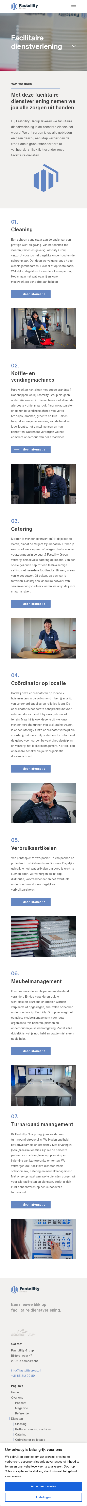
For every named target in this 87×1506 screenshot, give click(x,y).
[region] (43, 1474)
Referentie (22, 1413)
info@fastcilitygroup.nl (26, 1370)
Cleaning (21, 1424)
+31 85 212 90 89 (23, 1375)
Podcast (20, 1402)
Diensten (17, 1418)
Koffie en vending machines (33, 1429)
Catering (20, 1434)
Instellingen (43, 1497)
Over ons (17, 1397)
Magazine (21, 1408)
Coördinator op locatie (30, 1439)
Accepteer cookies (43, 1486)
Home (15, 1392)
